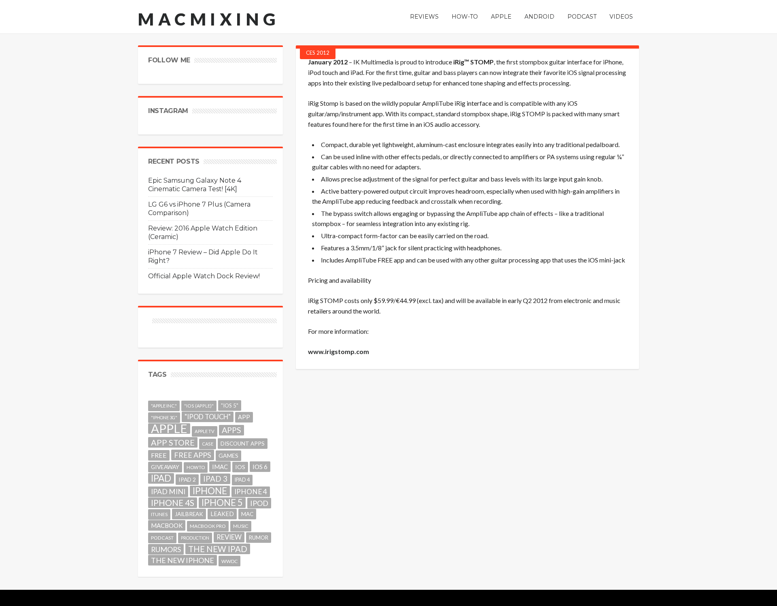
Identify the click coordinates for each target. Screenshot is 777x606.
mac (247, 514)
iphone (210, 491)
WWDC (229, 561)
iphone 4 (250, 491)
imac (220, 466)
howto (196, 467)
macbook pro (208, 526)
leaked (222, 513)
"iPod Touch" (208, 417)
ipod (259, 503)
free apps (192, 454)
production (195, 537)
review (229, 537)
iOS (240, 466)
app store (173, 442)
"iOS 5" (229, 405)
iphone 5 (222, 502)
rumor (258, 537)
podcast (162, 538)
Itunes (159, 514)
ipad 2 (187, 479)
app (244, 417)
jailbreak (189, 514)
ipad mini (168, 491)
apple (169, 428)
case (207, 443)
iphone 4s (172, 502)
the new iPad (217, 549)
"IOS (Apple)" (199, 405)
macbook (167, 525)
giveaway (165, 466)
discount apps (243, 443)
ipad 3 (215, 478)
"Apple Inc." (164, 405)
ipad (161, 478)
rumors (166, 549)
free (159, 455)
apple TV (204, 431)
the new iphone (182, 560)
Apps (231, 430)
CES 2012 (317, 52)
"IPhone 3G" (164, 417)
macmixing (209, 19)
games (228, 455)
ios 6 (260, 466)
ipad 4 (242, 480)
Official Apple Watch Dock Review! (204, 276)
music (240, 526)
